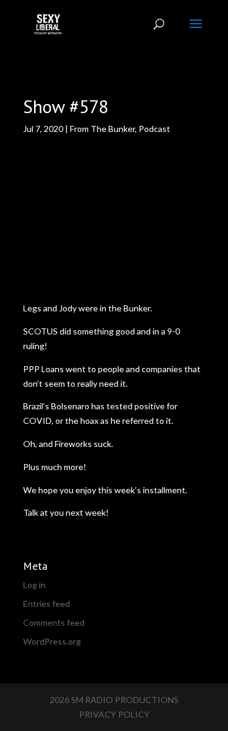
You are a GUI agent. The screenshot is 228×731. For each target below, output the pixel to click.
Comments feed (54, 622)
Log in (34, 585)
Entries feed (46, 603)
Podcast (154, 128)
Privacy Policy (114, 714)
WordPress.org (52, 641)
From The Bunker (102, 128)
